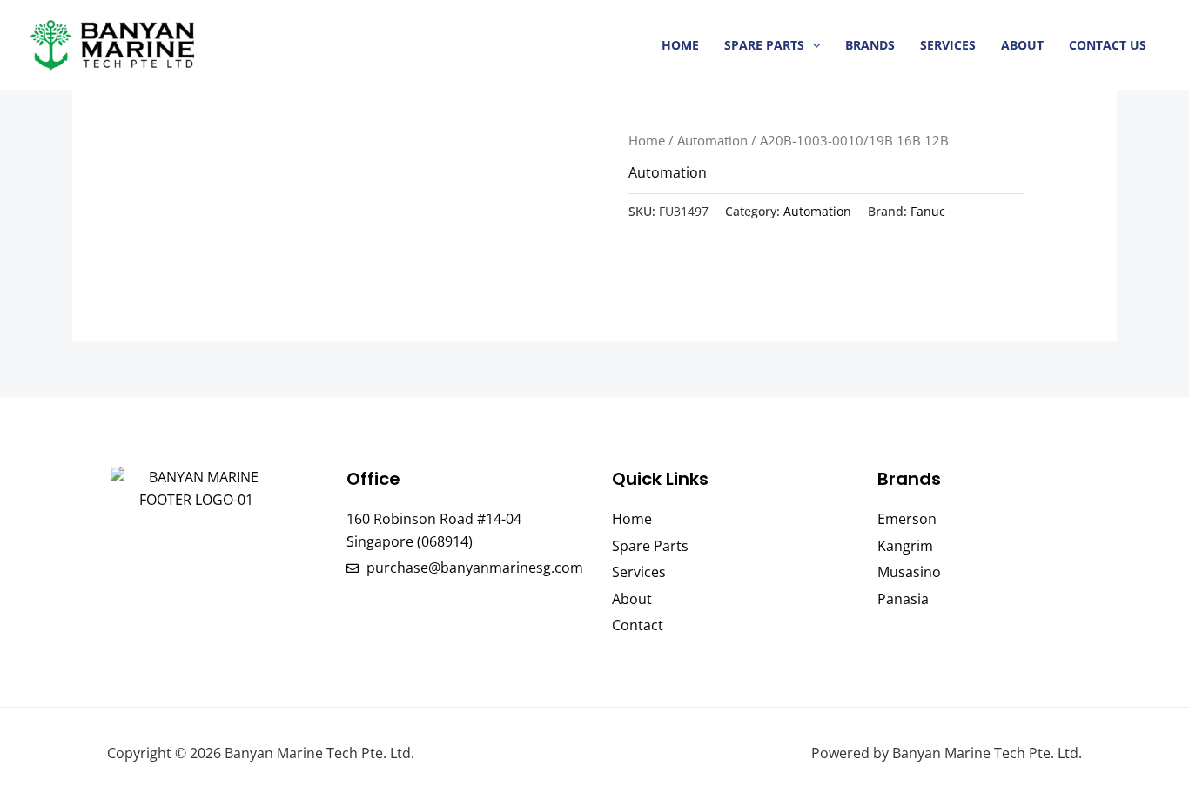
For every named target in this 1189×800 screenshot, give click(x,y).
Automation (712, 140)
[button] (812, 45)
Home (680, 45)
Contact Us (1107, 45)
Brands (870, 45)
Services (948, 45)
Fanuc (927, 211)
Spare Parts (764, 45)
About (1022, 45)
